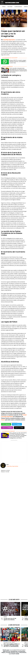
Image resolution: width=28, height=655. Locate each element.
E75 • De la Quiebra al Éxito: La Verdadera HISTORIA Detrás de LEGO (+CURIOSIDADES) (11, 645)
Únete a (6, 424)
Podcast (25, 415)
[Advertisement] (14, 535)
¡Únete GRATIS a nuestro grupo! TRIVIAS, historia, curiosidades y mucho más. (17, 61)
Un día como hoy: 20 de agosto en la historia (10, 619)
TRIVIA (3, 6)
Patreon (3, 420)
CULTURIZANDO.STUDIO (17, 650)
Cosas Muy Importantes (9, 39)
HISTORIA (9, 6)
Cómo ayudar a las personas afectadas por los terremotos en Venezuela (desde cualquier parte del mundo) (18, 70)
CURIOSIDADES (18, 6)
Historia (3, 29)
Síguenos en (7, 427)
